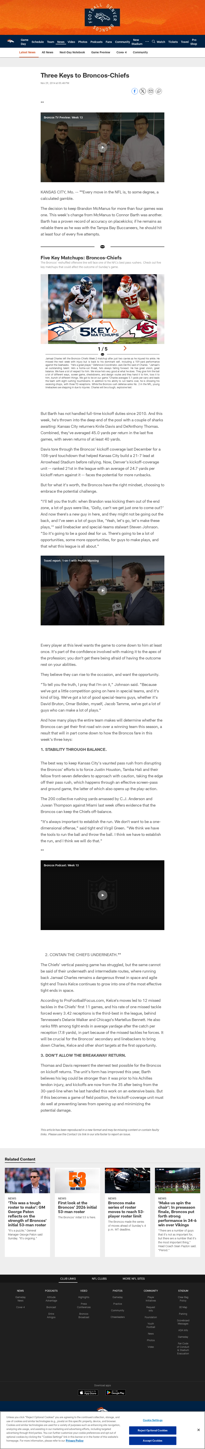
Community (117, 1310)
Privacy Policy (74, 1440)
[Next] (125, 348)
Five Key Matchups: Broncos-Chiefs (81, 257)
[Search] (153, 41)
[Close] (198, 1430)
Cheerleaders (118, 1317)
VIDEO (83, 1290)
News (151, 1333)
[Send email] (151, 93)
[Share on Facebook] (135, 93)
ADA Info (183, 1330)
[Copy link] (159, 91)
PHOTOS (118, 1290)
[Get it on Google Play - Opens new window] (115, 1394)
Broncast (51, 1307)
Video (151, 1346)
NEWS (20, 1290)
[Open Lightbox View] (103, 334)
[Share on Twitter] (143, 93)
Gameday (118, 1297)
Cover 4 (20, 1307)
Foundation (151, 1317)
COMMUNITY (151, 1290)
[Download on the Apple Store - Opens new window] (88, 1393)
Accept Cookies (152, 1440)
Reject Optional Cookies (153, 1430)
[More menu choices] (147, 41)
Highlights (83, 1297)
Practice (117, 1303)
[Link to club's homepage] (10, 41)
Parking (183, 1313)
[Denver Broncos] (102, 1411)
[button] (102, 147)
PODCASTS (51, 1290)
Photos (151, 1340)
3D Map (183, 1307)
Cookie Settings (153, 1420)
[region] (102, 1430)
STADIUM (183, 1290)
